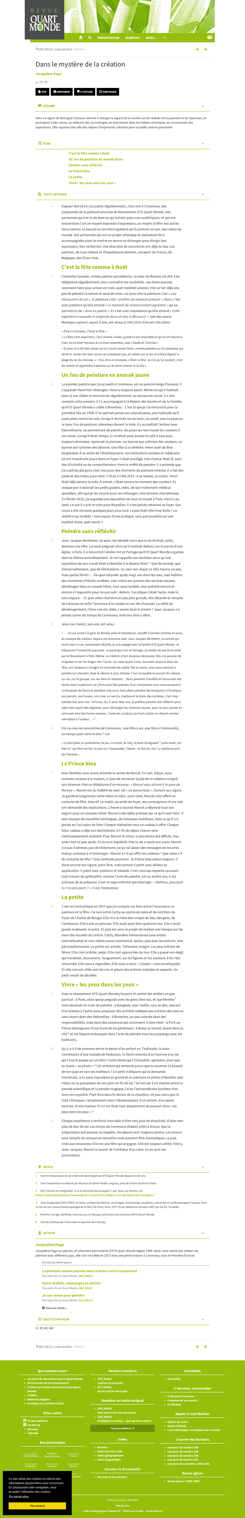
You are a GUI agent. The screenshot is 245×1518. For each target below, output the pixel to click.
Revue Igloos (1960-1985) (183, 1481)
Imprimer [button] (63, 91)
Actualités (174, 1379)
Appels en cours (177, 1421)
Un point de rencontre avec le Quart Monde (55, 1379)
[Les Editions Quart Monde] (52, 1454)
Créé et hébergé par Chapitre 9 (101, 1511)
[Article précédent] (198, 49)
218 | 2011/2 (85, 1300)
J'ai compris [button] (37, 1505)
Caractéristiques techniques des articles (193, 1430)
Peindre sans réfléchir (85, 165)
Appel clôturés (176, 1426)
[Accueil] (80, 37)
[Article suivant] (205, 49)
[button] (90, 37)
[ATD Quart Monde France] (73, 1454)
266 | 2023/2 (85, 1276)
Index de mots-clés (109, 1451)
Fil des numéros (37, 1421)
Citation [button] (86, 91)
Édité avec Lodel (133, 1511)
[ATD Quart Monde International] (30, 1454)
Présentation (108, 38)
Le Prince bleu (79, 171)
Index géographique (110, 1455)
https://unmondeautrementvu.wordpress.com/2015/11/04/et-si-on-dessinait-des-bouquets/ (95, 1195)
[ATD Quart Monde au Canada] (52, 1465)
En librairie (174, 1404)
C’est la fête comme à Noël (89, 153)
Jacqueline (49, 73)
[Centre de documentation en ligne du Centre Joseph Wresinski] (73, 1475)
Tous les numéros (121, 1428)
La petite (76, 177)
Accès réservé (154, 1511)
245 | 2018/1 (85, 1288)
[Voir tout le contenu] (164, 37)
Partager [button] (109, 91)
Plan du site (122, 1505)
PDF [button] (44, 91)
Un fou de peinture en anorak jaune (96, 159)
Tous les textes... (56, 1308)
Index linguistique (109, 1459)
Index (150, 38)
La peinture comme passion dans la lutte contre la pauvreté (89, 1271)
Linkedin (32, 1433)
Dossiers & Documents (112, 1477)
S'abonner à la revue (180, 1396)
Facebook (33, 1425)
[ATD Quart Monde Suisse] (73, 1465)
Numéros (132, 38)
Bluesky (32, 1429)
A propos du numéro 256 (182, 1455)
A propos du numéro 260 (182, 1447)
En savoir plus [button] (19, 1496)
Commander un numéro (182, 1400)
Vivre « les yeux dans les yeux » (92, 183)
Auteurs (102, 1447)
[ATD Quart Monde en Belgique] (30, 1465)
